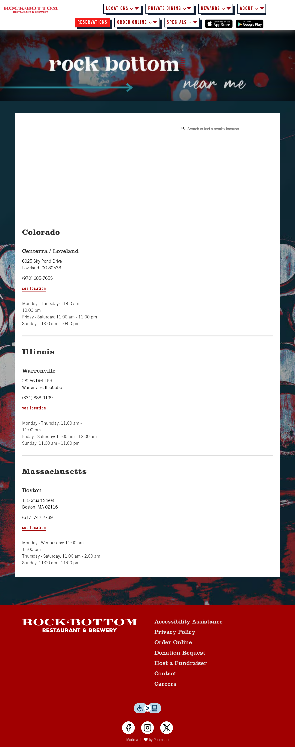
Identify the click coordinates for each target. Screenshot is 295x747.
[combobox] (224, 128)
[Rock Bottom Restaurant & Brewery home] (31, 10)
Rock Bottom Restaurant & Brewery (79, 625)
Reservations (92, 23)
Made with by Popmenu (86, 741)
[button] (122, 8)
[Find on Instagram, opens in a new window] (147, 728)
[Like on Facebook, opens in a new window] (128, 728)
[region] (147, 166)
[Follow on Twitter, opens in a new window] (166, 728)
